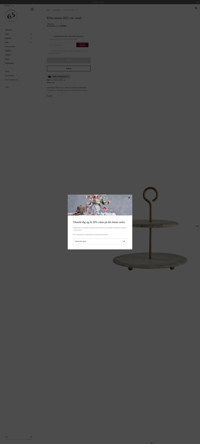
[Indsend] (123, 241)
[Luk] (129, 198)
